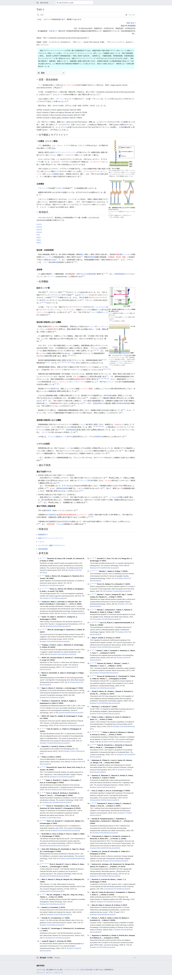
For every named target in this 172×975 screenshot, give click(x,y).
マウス (66, 145)
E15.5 (39, 230)
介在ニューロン (46, 257)
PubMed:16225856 (96, 688)
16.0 (43, 767)
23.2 (48, 863)
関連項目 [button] (43, 529)
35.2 (98, 622)
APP (69, 437)
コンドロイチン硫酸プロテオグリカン (51, 545)
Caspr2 (117, 424)
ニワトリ (46, 262)
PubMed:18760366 (99, 833)
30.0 (93, 558)
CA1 (81, 274)
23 (45, 302)
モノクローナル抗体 (71, 85)
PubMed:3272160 (46, 585)
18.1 (45, 792)
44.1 (96, 744)
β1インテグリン (56, 370)
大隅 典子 (52, 31)
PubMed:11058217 (70, 751)
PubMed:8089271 (72, 667)
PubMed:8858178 (96, 800)
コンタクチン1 (95, 162)
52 (86, 502)
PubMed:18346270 (96, 713)
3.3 (48, 588)
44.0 (93, 744)
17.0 (43, 779)
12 (107, 273)
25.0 (43, 894)
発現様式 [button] (43, 212)
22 (42, 302)
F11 (74, 376)
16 (47, 291)
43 (99, 426)
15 (111, 364)
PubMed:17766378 (46, 641)
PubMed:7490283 (66, 858)
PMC (56, 641)
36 (58, 384)
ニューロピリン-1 (61, 382)
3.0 (42, 588)
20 (54, 297)
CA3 (85, 274)
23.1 (45, 863)
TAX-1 (60, 188)
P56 (38, 243)
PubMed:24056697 (99, 673)
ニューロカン (57, 310)
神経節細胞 (63, 488)
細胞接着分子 (43, 534)
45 (76, 432)
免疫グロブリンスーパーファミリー (63, 152)
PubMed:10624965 (120, 726)
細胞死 (39, 403)
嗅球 (66, 274)
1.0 (42, 558)
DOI (62, 585)
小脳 (128, 257)
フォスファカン (69, 310)
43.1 (96, 731)
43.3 (101, 731)
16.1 (45, 767)
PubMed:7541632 (46, 925)
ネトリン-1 (91, 326)
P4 (38, 235)
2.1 (44, 575)
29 (74, 355)
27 (98, 350)
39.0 (93, 675)
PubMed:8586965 (65, 712)
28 (72, 355)
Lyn (75, 451)
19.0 (43, 805)
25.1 (45, 894)
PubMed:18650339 (96, 848)
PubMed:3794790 (75, 570)
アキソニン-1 (60, 99)
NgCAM (94, 295)
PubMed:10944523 (96, 787)
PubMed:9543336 (66, 725)
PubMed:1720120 (57, 830)
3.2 (46, 588)
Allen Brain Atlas (44, 218)
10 (76, 262)
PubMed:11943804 (46, 743)
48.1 (96, 803)
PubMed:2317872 (49, 598)
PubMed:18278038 (46, 904)
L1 (66, 295)
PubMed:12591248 (125, 604)
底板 (74, 326)
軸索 (81, 254)
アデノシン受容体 (86, 480)
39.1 (96, 675)
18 (66, 291)
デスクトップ (59, 972)
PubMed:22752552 (97, 876)
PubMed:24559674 (123, 657)
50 (104, 487)
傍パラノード (49, 276)
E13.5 (39, 227)
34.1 (96, 609)
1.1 (44, 558)
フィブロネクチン (68, 155)
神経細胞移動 (43, 549)
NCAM (91, 307)
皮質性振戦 (51, 524)
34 (68, 362)
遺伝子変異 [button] (45, 465)
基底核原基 (97, 403)
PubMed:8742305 (46, 697)
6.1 (44, 629)
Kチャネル (41, 430)
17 (63, 291)
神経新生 (98, 437)
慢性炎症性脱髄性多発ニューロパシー (73, 515)
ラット (40, 85)
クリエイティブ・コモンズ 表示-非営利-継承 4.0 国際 (81, 969)
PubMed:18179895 (124, 770)
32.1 (96, 583)
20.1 (45, 820)
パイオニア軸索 (86, 389)
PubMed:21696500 (96, 914)
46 (108, 453)
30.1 (96, 558)
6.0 (42, 629)
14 (111, 320)
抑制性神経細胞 (124, 403)
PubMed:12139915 (46, 818)
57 (84, 523)
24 (71, 311)
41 (122, 412)
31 (48, 362)
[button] (37, 2)
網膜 (53, 262)
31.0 (93, 571)
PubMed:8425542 (52, 626)
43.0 (93, 731)
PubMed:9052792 (52, 938)
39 (84, 403)
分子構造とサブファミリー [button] (53, 134)
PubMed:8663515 (46, 891)
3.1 (44, 588)
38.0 (93, 663)
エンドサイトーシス (78, 382)
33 (66, 362)
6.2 (46, 629)
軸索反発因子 (80, 379)
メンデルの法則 (114, 497)
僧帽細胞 (71, 274)
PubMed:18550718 (124, 632)
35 (71, 362)
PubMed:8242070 (112, 889)
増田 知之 (130, 23)
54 (89, 516)
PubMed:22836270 (97, 647)
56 (39, 523)
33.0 (93, 594)
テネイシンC (41, 312)
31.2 (98, 571)
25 (49, 314)
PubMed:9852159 (49, 802)
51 (82, 490)
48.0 (93, 803)
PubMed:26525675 (109, 861)
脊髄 (117, 254)
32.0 (93, 583)
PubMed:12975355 (123, 754)
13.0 (43, 728)
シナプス (44, 432)
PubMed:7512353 (56, 777)
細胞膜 (55, 174)
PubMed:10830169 (57, 654)
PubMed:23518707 (96, 947)
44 (102, 426)
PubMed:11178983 (125, 813)
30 (105, 359)
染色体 (48, 510)
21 (57, 297)
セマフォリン (110, 382)
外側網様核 (53, 403)
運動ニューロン (124, 254)
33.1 (96, 594)
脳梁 (124, 257)
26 (55, 331)
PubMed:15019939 (102, 619)
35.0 (93, 622)
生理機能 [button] (43, 281)
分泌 (100, 174)
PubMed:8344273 (57, 789)
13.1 (45, 728)
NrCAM (39, 356)
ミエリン (83, 424)
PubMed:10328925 (73, 948)
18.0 (43, 792)
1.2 (46, 558)
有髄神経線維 (119, 274)
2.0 (42, 575)
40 (124, 409)
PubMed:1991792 (96, 568)
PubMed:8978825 (46, 845)
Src (63, 451)
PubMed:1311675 (67, 613)
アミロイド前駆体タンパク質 (58, 437)
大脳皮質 (52, 389)
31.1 (95, 571)
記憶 (115, 486)
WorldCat (43, 572)
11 (104, 273)
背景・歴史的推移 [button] (48, 79)
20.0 (43, 820)
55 (92, 516)
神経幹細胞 (107, 395)
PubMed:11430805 (112, 591)
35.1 (96, 622)
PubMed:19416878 (121, 930)
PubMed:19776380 (103, 902)
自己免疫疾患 (51, 515)
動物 (123, 127)
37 (77, 390)
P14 (38, 238)
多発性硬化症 (65, 521)
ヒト (80, 42)
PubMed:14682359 (77, 761)
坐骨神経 (47, 486)
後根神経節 (91, 257)
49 (47, 487)
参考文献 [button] (43, 553)
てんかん (59, 524)
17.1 (45, 779)
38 (87, 397)
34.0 (93, 609)
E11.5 (38, 224)
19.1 (45, 805)
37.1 (95, 650)
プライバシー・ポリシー (44, 972)
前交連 (118, 257)
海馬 (78, 274)
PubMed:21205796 (96, 703)
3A (116, 382)
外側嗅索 (111, 257)
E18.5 (39, 232)
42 (97, 426)
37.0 (93, 650)
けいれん (108, 480)
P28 (38, 240)
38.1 (96, 663)
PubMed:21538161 (53, 914)
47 (41, 460)
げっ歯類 (66, 122)
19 (72, 294)
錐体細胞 (92, 274)
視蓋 (57, 262)
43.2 (98, 731)
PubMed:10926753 (123, 578)
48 (106, 477)
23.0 (43, 863)
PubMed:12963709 (108, 742)
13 (83, 276)
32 (63, 362)
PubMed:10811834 (46, 876)
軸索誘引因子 (52, 329)
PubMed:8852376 (76, 682)
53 (76, 510)
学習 (120, 486)
